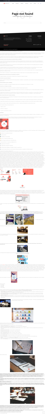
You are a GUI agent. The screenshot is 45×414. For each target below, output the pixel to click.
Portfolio (26, 3)
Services (22, 3)
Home (13, 3)
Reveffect (17, 3)
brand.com (3, 264)
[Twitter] (7, 0)
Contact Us (6, 45)
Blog (31, 3)
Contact (35, 3)
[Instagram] (5, 0)
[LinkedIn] (6, 0)
